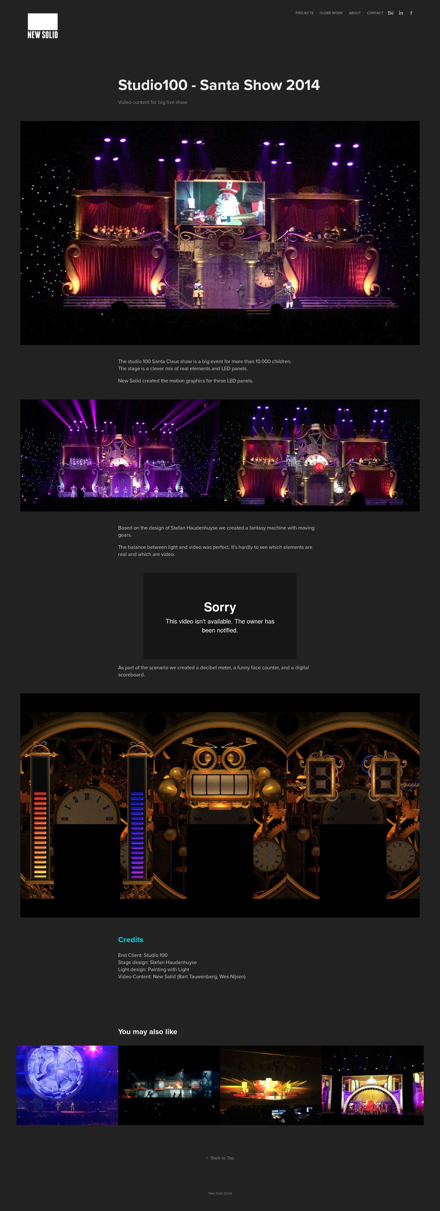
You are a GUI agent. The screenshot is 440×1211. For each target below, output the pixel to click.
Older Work (331, 12)
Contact (375, 12)
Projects (304, 12)
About (355, 12)
